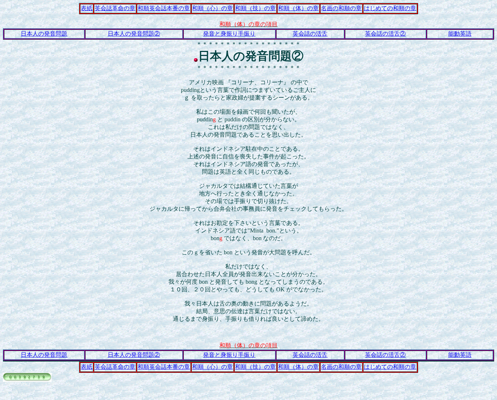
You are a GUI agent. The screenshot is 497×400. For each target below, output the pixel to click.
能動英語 (460, 34)
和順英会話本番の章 (164, 8)
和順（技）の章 (255, 8)
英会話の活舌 (310, 34)
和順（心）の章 (212, 8)
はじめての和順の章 (390, 8)
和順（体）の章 (298, 8)
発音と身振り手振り (229, 34)
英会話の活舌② (385, 34)
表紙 (86, 8)
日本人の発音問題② (134, 34)
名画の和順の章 (341, 8)
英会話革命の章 (115, 8)
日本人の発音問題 (44, 34)
